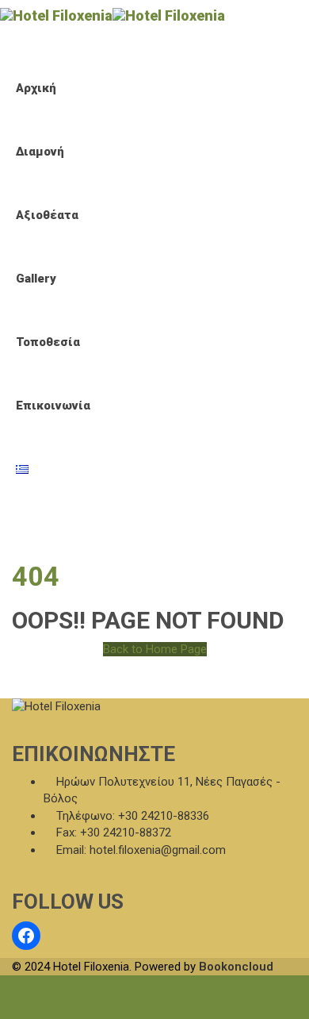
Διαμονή (40, 151)
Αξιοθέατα (47, 215)
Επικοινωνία (53, 405)
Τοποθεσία (48, 342)
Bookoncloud (236, 966)
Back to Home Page (155, 649)
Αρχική (36, 88)
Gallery (36, 278)
